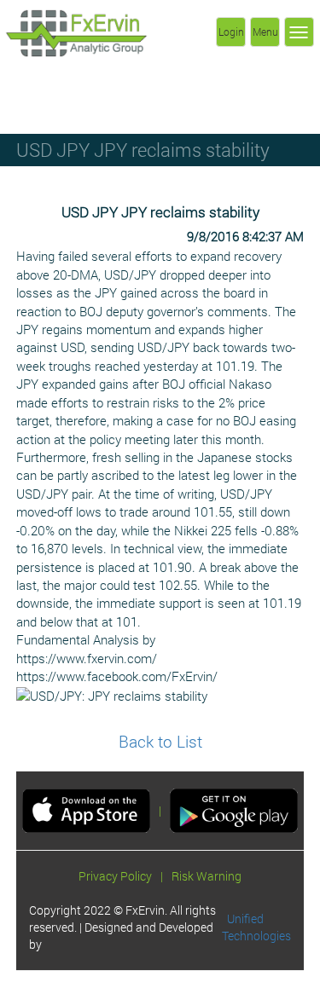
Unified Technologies (256, 927)
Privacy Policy (115, 876)
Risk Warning (206, 876)
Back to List (160, 741)
